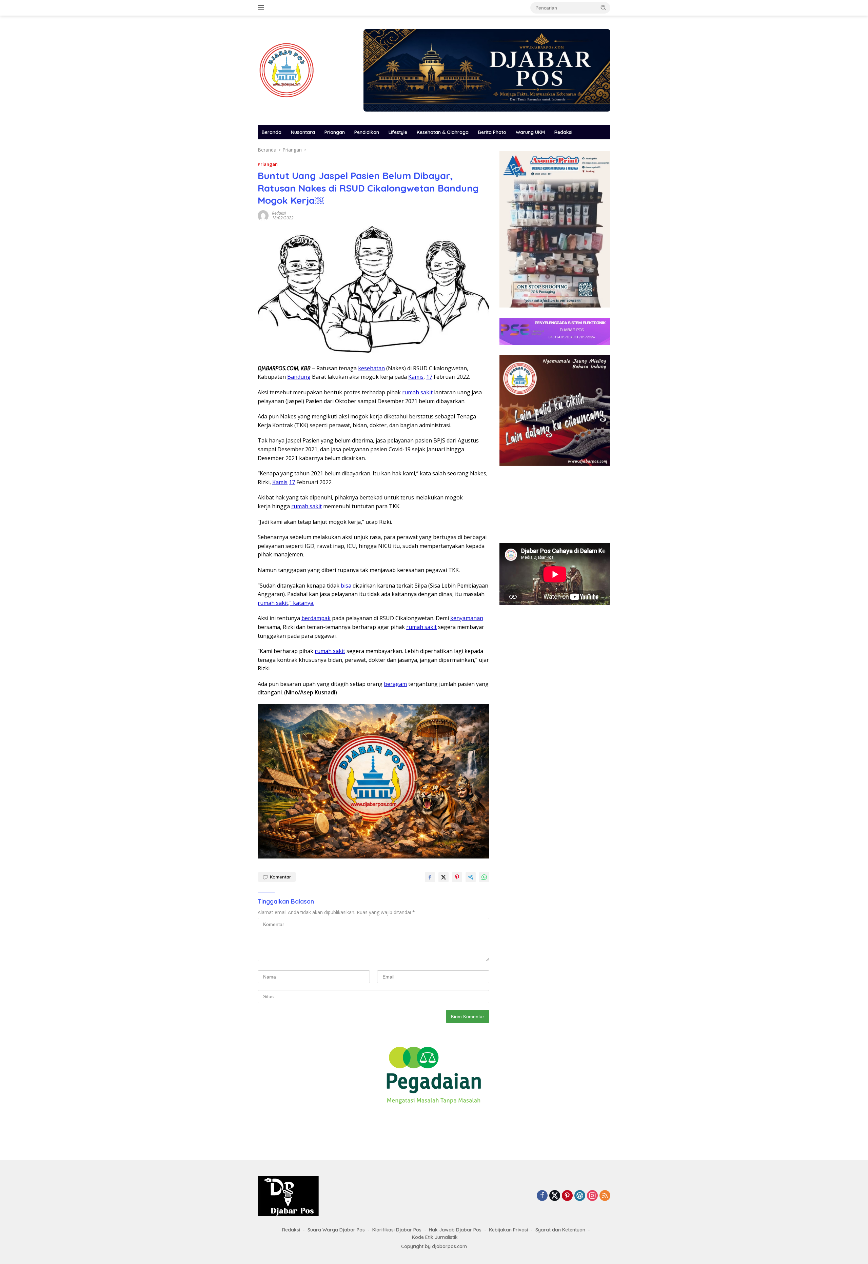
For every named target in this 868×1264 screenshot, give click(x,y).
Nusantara (303, 132)
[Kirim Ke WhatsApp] (484, 877)
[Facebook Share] (430, 877)
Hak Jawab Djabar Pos (455, 1230)
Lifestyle (398, 132)
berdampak (316, 618)
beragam (395, 684)
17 (429, 376)
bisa (346, 585)
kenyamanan (466, 618)
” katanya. (302, 603)
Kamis (415, 376)
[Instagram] (592, 1196)
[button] (603, 7)
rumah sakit (417, 392)
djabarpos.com (449, 1246)
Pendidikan (366, 132)
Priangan (334, 132)
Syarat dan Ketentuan (560, 1230)
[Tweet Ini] (443, 877)
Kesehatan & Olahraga (443, 132)
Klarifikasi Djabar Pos (396, 1230)
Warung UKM (530, 132)
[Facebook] (542, 1196)
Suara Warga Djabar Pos (336, 1230)
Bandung (299, 376)
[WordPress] (579, 1196)
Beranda (271, 132)
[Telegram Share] (471, 877)
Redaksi (563, 132)
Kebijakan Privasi (508, 1230)
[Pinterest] (567, 1196)
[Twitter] (554, 1196)
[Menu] (262, 8)
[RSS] (604, 1196)
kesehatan (371, 368)
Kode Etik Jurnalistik (435, 1237)
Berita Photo (492, 132)
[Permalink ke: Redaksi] (263, 215)
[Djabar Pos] (286, 69)
